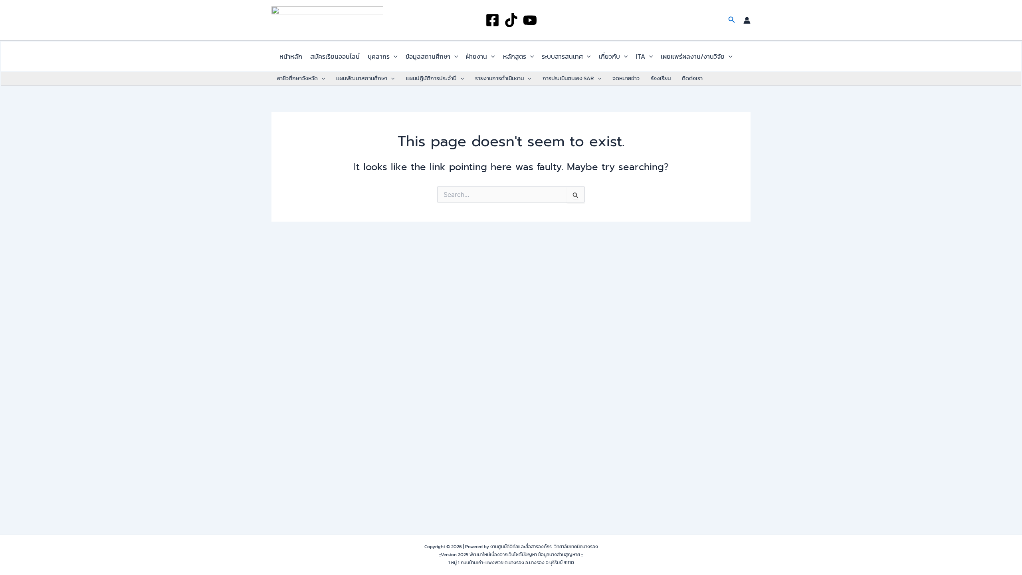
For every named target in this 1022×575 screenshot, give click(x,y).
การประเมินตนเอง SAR (568, 78)
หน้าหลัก (290, 56)
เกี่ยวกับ (609, 56)
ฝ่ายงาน (476, 56)
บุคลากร (379, 56)
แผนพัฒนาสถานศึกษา (361, 78)
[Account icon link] (747, 20)
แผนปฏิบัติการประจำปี (431, 78)
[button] (731, 20)
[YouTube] (530, 20)
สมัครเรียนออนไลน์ (335, 56)
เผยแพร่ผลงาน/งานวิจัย (693, 56)
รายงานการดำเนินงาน (499, 78)
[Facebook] (492, 20)
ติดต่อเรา (692, 78)
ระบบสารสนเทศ (562, 56)
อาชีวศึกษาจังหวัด (297, 78)
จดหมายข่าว (626, 78)
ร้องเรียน (661, 78)
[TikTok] (511, 20)
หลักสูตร (514, 56)
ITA (640, 56)
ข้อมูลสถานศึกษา (428, 56)
